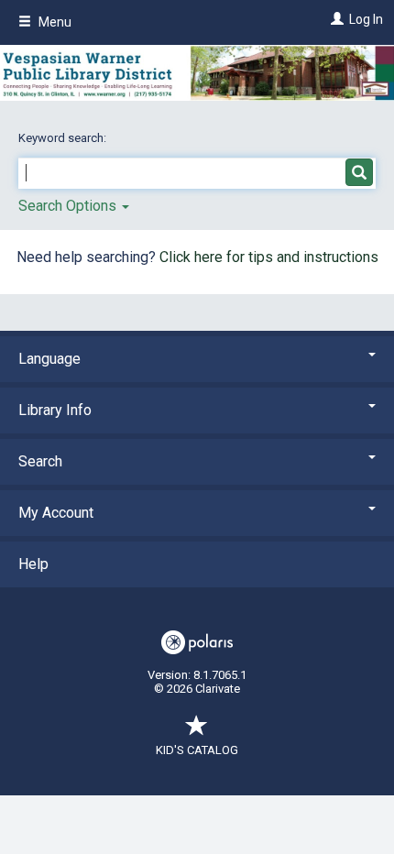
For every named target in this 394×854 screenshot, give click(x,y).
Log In (366, 19)
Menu (53, 22)
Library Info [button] (55, 410)
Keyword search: (63, 138)
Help (33, 564)
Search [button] (40, 461)
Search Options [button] (69, 205)
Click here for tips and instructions (268, 257)
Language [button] (49, 358)
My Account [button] (55, 512)
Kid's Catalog (197, 750)
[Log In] (335, 19)
